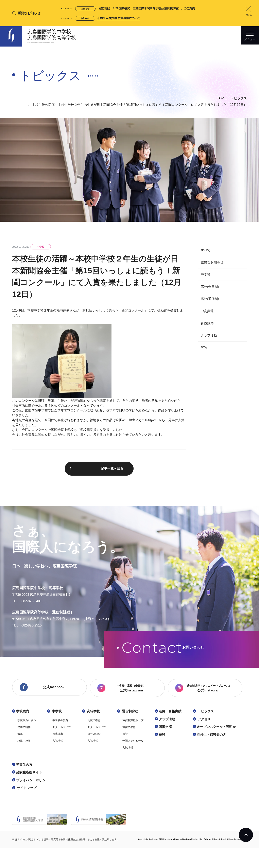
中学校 (205, 274)
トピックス (239, 98)
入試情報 (57, 740)
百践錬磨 (207, 323)
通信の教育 (129, 727)
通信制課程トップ (132, 720)
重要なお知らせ (212, 262)
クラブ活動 (209, 335)
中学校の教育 (60, 720)
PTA (204, 347)
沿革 (20, 733)
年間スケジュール (132, 740)
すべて (205, 250)
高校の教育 (94, 720)
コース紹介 (94, 733)
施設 (125, 733)
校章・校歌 (24, 740)
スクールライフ (61, 727)
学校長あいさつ (26, 720)
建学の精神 (24, 727)
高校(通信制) (210, 299)
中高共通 (207, 311)
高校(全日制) (210, 286)
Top (220, 98)
